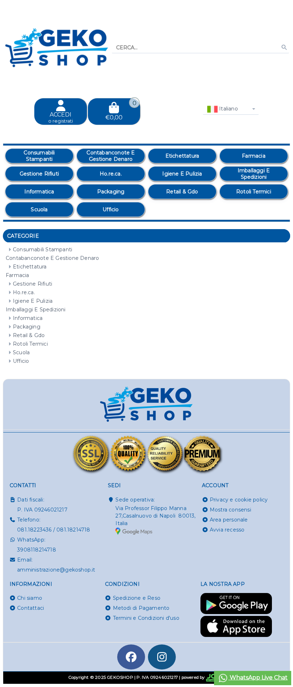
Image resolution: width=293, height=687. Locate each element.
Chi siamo (29, 598)
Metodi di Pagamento (141, 608)
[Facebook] (131, 656)
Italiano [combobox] (228, 108)
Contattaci (30, 608)
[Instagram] (162, 656)
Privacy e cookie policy (239, 499)
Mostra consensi (230, 509)
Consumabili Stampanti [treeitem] (42, 249)
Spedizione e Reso (136, 598)
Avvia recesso (227, 530)
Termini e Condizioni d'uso (146, 618)
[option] (39, 155)
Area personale (229, 520)
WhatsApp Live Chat (258, 677)
